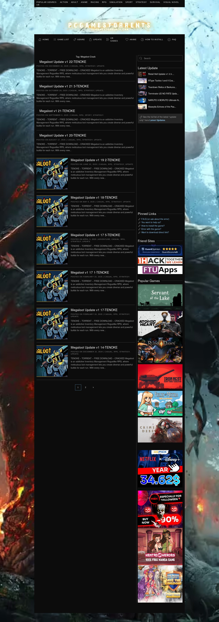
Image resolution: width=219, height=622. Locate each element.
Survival (155, 2)
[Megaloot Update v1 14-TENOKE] (52, 360)
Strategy (141, 2)
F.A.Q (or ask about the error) (155, 218)
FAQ (174, 40)
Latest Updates (157, 120)
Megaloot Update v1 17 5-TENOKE (95, 235)
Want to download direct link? (155, 232)
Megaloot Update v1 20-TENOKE (62, 135)
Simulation (116, 2)
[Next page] (93, 387)
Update (97, 40)
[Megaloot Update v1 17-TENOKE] (52, 323)
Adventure (104, 239)
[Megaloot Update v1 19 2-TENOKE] (52, 173)
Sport (129, 2)
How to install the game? (153, 225)
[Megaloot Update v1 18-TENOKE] (52, 210)
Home (46, 40)
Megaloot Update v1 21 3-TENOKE (64, 86)
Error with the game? (151, 228)
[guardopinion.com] (160, 249)
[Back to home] (109, 20)
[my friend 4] (160, 269)
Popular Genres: (46, 2)
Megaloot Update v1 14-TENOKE (94, 347)
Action (64, 2)
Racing (95, 2)
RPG (104, 2)
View (160, 296)
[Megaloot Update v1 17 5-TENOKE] (52, 248)
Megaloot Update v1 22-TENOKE (62, 61)
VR (37, 5)
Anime (84, 2)
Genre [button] (81, 40)
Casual (74, 66)
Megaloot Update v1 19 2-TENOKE (95, 160)
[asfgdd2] (160, 546)
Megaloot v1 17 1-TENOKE (90, 272)
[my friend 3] (160, 260)
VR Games (114, 39)
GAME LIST (63, 40)
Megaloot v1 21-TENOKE (57, 110)
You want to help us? (151, 222)
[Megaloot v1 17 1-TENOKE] (52, 285)
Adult (74, 2)
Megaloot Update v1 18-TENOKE (94, 197)
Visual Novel (171, 2)
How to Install (154, 40)
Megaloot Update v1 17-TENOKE (94, 309)
